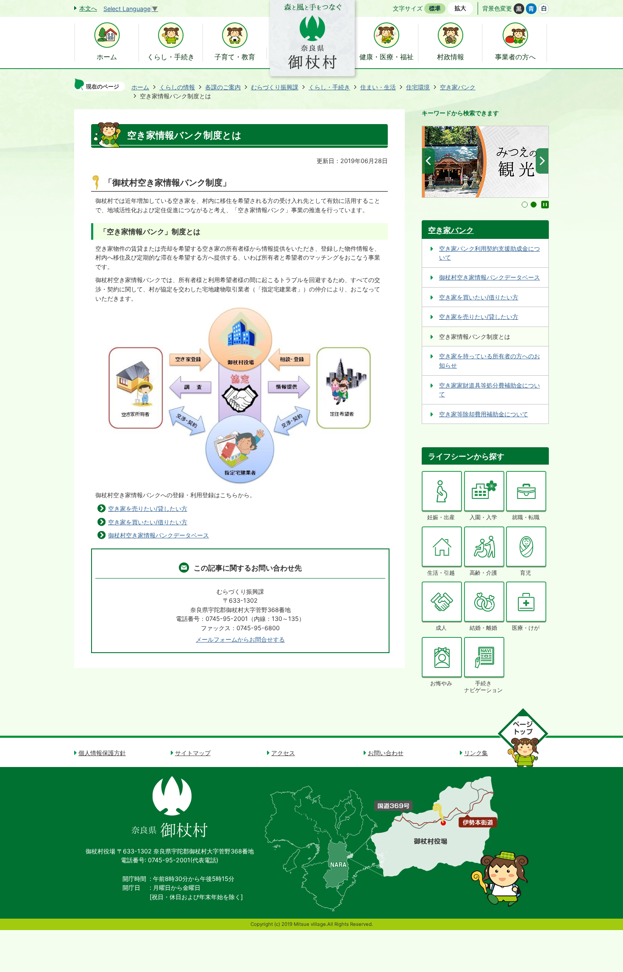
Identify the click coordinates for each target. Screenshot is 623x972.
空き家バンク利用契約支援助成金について (489, 253)
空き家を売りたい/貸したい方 (147, 508)
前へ (428, 161)
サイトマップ (193, 752)
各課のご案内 (223, 87)
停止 (545, 204)
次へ (542, 161)
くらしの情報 (177, 87)
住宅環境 (418, 87)
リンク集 (476, 752)
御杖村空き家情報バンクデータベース (158, 535)
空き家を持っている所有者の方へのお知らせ (489, 360)
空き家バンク (458, 87)
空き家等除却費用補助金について (483, 414)
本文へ (88, 8)
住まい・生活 (378, 87)
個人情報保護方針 (102, 752)
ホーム (140, 87)
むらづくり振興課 (274, 87)
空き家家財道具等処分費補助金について (489, 390)
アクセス (283, 752)
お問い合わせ (385, 752)
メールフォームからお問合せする (240, 639)
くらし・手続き (329, 87)
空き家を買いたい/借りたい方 (147, 522)
